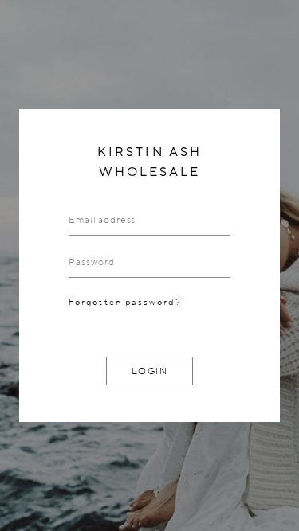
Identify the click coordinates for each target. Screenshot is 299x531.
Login (150, 371)
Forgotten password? (125, 302)
